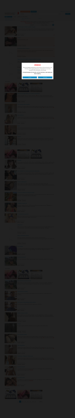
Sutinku (29, 77)
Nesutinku (45, 77)
